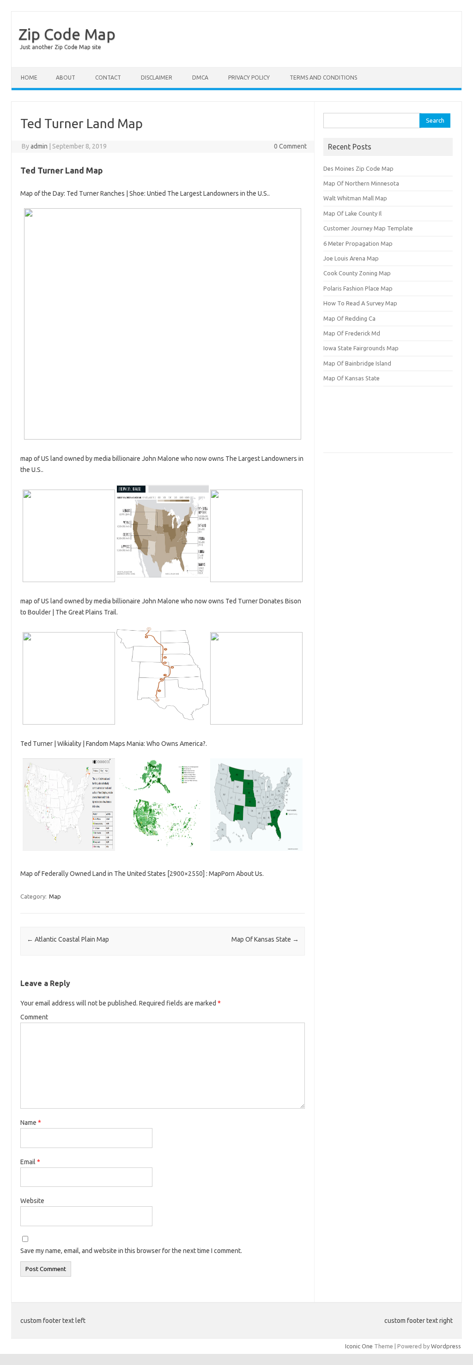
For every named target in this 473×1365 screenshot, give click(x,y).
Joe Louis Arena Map (351, 258)
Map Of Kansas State (265, 939)
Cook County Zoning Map (357, 273)
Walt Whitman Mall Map (355, 198)
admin (39, 146)
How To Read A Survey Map (360, 303)
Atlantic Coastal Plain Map (68, 939)
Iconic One (359, 1346)
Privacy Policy (249, 77)
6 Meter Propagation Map (358, 243)
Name (30, 1122)
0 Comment (290, 146)
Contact (108, 77)
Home (29, 77)
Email (30, 1162)
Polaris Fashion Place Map (358, 288)
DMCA (200, 77)
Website (32, 1200)
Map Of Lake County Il (352, 213)
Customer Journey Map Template (368, 228)
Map (55, 896)
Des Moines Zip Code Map (358, 168)
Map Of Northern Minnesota (361, 183)
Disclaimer (156, 77)
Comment (34, 1017)
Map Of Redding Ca (349, 318)
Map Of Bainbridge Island (357, 363)
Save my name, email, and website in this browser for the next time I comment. (131, 1250)
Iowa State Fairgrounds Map (361, 348)
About (65, 77)
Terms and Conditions (323, 77)
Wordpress (446, 1346)
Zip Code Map (66, 34)
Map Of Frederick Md (351, 333)
